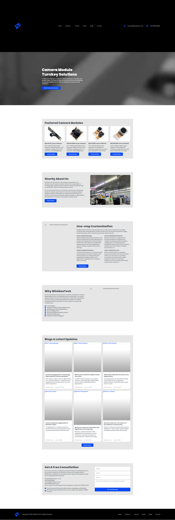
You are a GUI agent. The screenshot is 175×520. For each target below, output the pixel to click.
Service (77, 26)
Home (60, 26)
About (84, 26)
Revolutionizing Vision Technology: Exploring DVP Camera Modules (58, 375)
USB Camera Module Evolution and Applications (116, 375)
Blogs (91, 26)
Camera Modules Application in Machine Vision (57, 424)
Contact (99, 26)
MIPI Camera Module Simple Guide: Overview (87, 375)
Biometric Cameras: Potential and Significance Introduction (87, 428)
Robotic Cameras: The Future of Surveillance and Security (115, 424)
